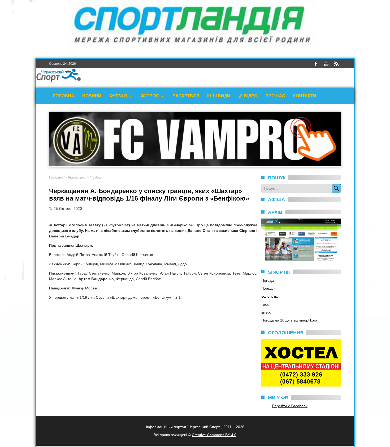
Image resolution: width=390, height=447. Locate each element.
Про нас (275, 96)
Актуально (76, 177)
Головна (63, 96)
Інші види (218, 96)
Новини (91, 96)
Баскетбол (185, 96)
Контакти (304, 96)
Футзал (118, 96)
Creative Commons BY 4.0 (214, 435)
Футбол (150, 96)
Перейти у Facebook (289, 406)
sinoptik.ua (308, 320)
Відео (250, 96)
